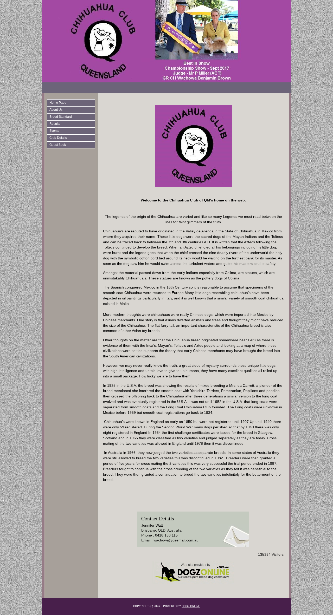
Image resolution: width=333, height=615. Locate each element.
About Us (55, 110)
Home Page (57, 102)
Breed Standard (60, 117)
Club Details (58, 138)
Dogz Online (191, 606)
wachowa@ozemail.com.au (175, 540)
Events (54, 131)
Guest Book (57, 145)
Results (54, 124)
